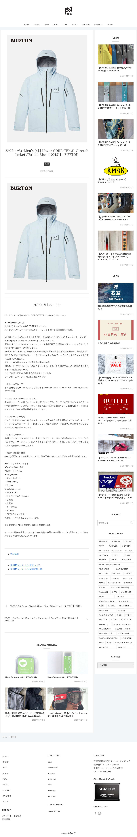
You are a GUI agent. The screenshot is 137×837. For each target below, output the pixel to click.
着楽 (50, 762)
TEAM (5, 779)
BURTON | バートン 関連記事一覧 (26, 569)
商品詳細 (14, 554)
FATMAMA (52, 796)
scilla (50, 785)
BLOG (47, 164)
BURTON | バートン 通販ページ (25, 565)
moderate (52, 790)
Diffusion (51, 773)
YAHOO (6, 801)
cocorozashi (53, 768)
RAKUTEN (7, 796)
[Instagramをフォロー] (99, 813)
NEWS (5, 773)
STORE (5, 762)
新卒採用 (6, 819)
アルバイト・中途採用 (11, 815)
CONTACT (7, 790)
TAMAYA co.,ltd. (54, 811)
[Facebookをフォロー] (95, 813)
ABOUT (5, 784)
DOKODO (52, 779)
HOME (5, 756)
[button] (131, 522)
